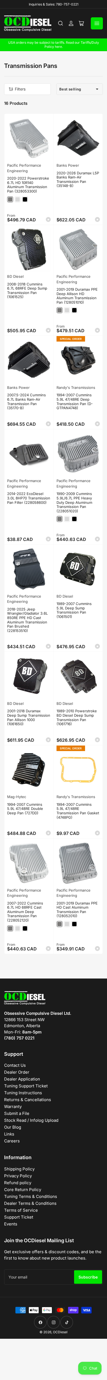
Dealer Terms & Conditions (30, 1203)
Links (9, 1134)
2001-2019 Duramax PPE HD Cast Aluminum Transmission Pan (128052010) (77, 909)
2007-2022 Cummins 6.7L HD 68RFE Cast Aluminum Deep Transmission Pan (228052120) (25, 911)
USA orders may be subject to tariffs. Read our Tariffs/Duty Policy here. (53, 44)
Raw (10, 199)
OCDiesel (60, 1332)
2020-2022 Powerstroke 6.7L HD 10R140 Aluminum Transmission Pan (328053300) (28, 184)
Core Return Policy (22, 1189)
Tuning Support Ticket (26, 1085)
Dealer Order (16, 1072)
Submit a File (16, 1113)
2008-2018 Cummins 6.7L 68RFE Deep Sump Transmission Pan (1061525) (27, 290)
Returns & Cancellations (27, 1099)
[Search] (61, 23)
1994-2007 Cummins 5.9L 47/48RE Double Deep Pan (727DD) (25, 808)
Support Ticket (18, 1217)
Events (10, 1224)
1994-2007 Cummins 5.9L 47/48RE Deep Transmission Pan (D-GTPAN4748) (75, 401)
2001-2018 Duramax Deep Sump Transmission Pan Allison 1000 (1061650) (28, 717)
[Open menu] (97, 23)
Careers (12, 1140)
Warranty (13, 1106)
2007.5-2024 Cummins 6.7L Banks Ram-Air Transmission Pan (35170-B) (26, 401)
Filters (20, 89)
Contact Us (15, 1065)
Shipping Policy (19, 1169)
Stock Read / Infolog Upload (31, 1120)
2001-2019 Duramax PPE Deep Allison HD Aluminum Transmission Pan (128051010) (77, 295)
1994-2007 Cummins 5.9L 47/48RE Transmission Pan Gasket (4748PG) (78, 811)
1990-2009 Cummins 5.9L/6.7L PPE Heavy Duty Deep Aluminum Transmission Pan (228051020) (74, 502)
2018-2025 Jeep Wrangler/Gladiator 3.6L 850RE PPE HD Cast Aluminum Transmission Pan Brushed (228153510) (27, 620)
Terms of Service (21, 1210)
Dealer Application (22, 1079)
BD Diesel (15, 276)
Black (25, 199)
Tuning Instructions (23, 1092)
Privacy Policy (18, 1175)
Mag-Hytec (16, 797)
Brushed (18, 199)
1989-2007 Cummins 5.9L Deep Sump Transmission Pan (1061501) (74, 610)
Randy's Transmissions (76, 387)
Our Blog (12, 1127)
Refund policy (17, 1182)
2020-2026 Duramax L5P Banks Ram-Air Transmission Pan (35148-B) (78, 179)
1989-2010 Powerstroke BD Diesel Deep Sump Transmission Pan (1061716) (77, 717)
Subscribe (88, 1277)
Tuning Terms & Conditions (30, 1196)
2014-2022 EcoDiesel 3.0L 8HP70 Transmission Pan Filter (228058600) (28, 497)
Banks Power (68, 165)
